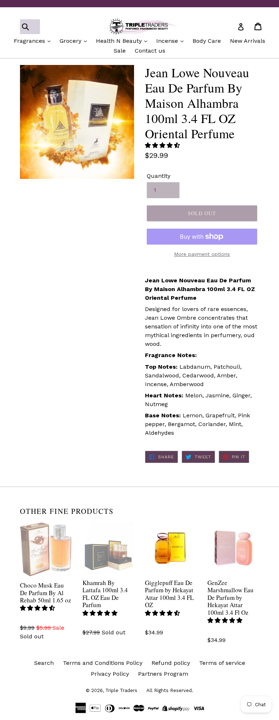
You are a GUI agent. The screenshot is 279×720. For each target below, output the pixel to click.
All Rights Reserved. (169, 690)
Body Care (207, 40)
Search (44, 662)
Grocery (71, 40)
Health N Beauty (119, 40)
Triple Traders (121, 690)
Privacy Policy (110, 673)
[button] (163, 145)
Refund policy (170, 662)
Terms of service (222, 662)
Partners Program (163, 673)
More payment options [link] (202, 254)
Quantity (158, 175)
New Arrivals (247, 40)
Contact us (150, 50)
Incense (168, 40)
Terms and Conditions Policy (102, 662)
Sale (120, 50)
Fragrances (30, 40)
